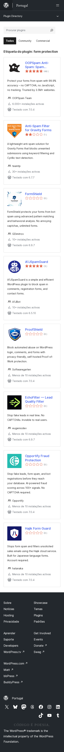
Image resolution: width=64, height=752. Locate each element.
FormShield (33, 194)
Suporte (9, 639)
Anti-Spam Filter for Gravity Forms (38, 128)
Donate (40, 645)
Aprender (9, 633)
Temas (38, 609)
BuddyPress (13, 682)
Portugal (17, 698)
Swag (39, 652)
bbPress (11, 676)
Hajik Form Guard (38, 528)
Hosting (9, 615)
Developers (11, 645)
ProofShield (33, 329)
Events (38, 639)
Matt (9, 670)
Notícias (9, 609)
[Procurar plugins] (51, 30)
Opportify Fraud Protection (37, 458)
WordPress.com (16, 663)
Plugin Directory (13, 16)
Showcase (40, 603)
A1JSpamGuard (36, 262)
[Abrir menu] (58, 5)
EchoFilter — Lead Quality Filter (38, 399)
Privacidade (11, 621)
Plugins (38, 615)
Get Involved (42, 633)
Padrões (39, 621)
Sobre (7, 603)
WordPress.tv (14, 652)
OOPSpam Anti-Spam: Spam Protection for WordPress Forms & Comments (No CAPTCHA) (40, 65)
